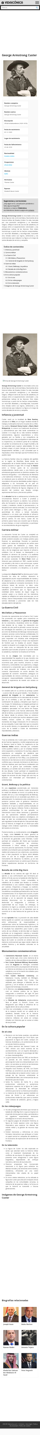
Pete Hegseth (27, 1370)
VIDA (13, 2)
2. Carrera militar (10, 252)
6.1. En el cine (10, 277)
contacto (31, 210)
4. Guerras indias (10, 264)
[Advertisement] (20, 32)
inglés (6, 173)
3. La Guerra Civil (10, 255)
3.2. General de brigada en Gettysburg (19, 261)
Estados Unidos (9, 156)
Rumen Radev (8, 1347)
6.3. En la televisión (12, 283)
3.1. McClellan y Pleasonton (15, 258)
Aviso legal (29, 1424)
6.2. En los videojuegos (14, 280)
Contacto (21, 1424)
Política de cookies (24, 1426)
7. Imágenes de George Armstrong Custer (19, 286)
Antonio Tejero (27, 1347)
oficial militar (8, 165)
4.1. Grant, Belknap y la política (17, 266)
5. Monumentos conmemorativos (16, 272)
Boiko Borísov (26, 1324)
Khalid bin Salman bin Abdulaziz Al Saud (10, 1372)
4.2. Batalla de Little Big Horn (16, 269)
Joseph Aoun (8, 1324)
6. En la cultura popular (12, 275)
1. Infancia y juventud (11, 250)
